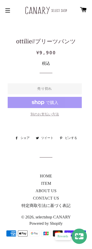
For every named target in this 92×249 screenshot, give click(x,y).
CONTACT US (46, 198)
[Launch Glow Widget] (79, 236)
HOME (46, 176)
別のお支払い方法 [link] (44, 114)
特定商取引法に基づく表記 (46, 205)
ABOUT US (46, 191)
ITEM (46, 183)
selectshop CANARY (53, 217)
